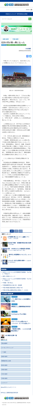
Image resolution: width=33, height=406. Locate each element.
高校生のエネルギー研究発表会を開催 (16, 14)
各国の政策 (6, 39)
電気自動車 (4, 343)
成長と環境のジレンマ (8, 276)
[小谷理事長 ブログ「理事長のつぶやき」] (16, 28)
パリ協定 (3, 352)
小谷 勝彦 (28, 48)
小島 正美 (16, 238)
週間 (12, 231)
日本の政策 (4, 374)
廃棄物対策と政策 (6, 361)
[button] (28, 9)
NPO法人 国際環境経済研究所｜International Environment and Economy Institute (16, 5)
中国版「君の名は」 (8, 282)
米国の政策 (4, 369)
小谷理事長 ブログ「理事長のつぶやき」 (14, 44)
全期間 (21, 231)
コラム (24, 44)
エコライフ (4, 382)
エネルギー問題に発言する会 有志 (17, 250)
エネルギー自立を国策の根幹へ (17, 260)
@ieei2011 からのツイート (8, 387)
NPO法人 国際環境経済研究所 (9, 392)
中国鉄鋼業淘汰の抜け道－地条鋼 (12, 285)
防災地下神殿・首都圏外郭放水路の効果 (19, 243)
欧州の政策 (4, 365)
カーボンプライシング (7, 347)
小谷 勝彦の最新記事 (7, 293)
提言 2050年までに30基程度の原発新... (19, 248)
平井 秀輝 (11, 244)
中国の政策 (15, 39)
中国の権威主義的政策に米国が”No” (12, 287)
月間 (16, 231)
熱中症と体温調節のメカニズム (18, 254)
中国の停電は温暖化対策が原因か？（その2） (15, 290)
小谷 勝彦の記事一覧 (11, 335)
